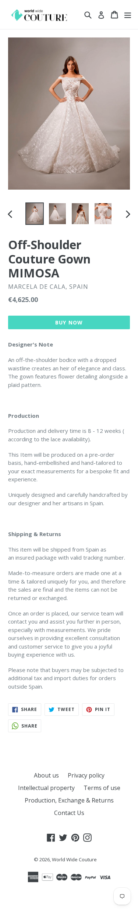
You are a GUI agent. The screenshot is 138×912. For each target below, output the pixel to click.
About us (46, 775)
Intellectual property (46, 788)
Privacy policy (86, 775)
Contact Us (69, 813)
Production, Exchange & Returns (69, 800)
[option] (34, 214)
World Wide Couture (74, 859)
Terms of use (102, 788)
